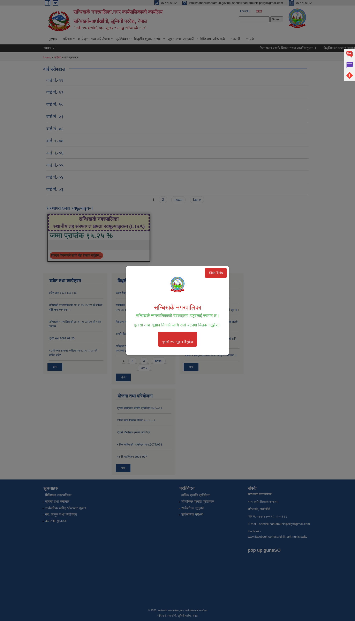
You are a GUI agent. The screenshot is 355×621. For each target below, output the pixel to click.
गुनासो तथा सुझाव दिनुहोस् (177, 342)
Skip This (216, 273)
